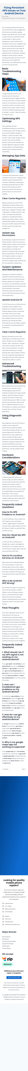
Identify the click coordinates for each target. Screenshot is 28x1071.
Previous (5, 769)
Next (23, 769)
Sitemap (17, 997)
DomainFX (21, 999)
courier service (15, 990)
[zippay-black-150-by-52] (7, 958)
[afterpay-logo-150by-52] (7, 963)
